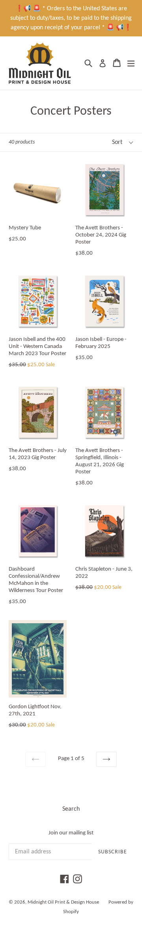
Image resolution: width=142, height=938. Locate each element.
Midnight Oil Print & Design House (63, 902)
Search (71, 809)
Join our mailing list (71, 833)
